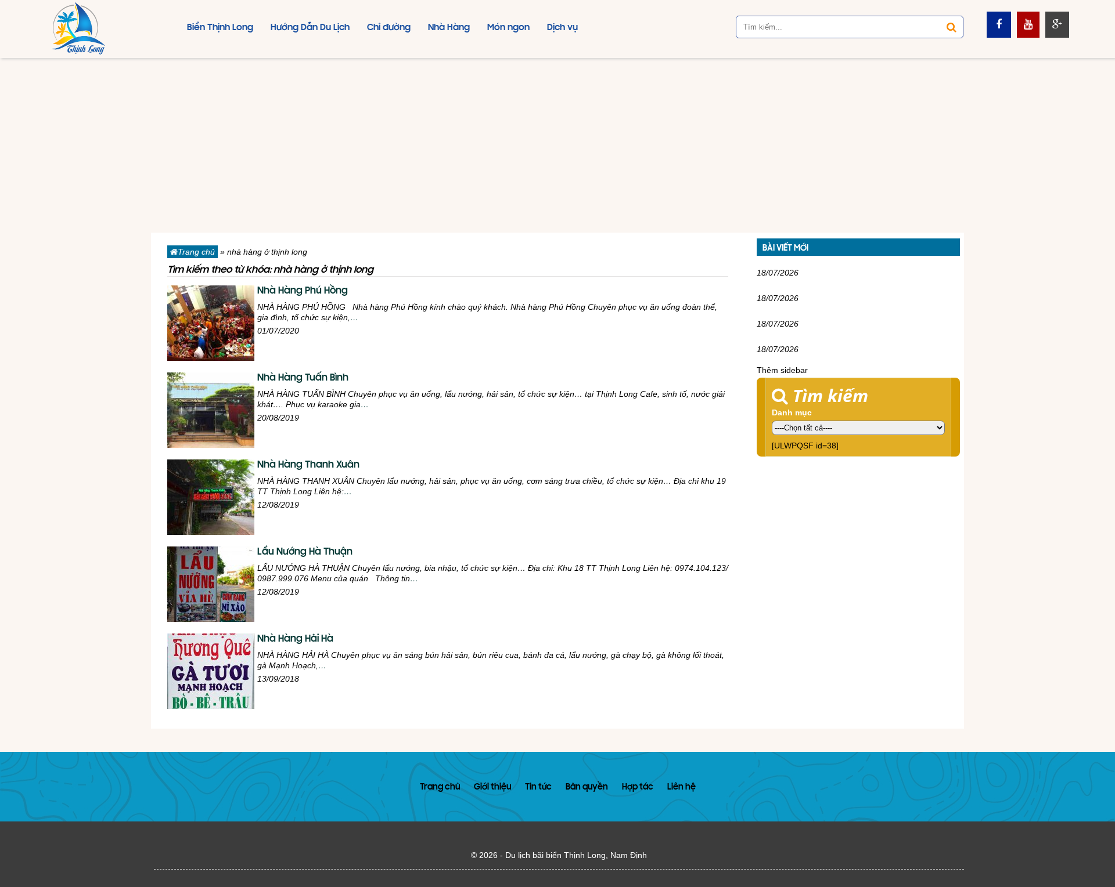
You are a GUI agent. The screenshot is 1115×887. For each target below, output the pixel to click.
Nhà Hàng (449, 27)
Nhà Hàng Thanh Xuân (308, 465)
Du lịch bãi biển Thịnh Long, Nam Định (576, 855)
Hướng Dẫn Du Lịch (310, 27)
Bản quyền (587, 787)
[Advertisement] (557, 145)
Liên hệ (681, 787)
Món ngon (508, 27)
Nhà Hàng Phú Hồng (302, 291)
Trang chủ (196, 251)
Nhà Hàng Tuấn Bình (302, 378)
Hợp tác (637, 787)
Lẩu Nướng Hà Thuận (305, 552)
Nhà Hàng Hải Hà (295, 639)
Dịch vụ (562, 27)
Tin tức (538, 787)
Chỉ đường (389, 27)
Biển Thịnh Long (220, 27)
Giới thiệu (492, 787)
